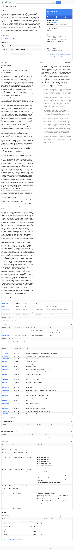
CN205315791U (5, 413)
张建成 (55, 22)
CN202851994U (5, 312)
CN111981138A (5, 332)
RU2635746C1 (5, 356)
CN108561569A (5, 330)
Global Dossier (61, 58)
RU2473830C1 (5, 400)
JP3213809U (5, 353)
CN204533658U (5, 371)
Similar (67, 17)
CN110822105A (5, 374)
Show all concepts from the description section (12, 539)
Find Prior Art (60, 17)
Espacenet (55, 58)
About (20, 548)
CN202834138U (5, 385)
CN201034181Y (5, 382)
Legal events (65, 54)
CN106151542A (5, 403)
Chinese (56, 20)
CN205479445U (5, 379)
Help (54, 548)
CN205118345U (5, 369)
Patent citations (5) (53, 54)
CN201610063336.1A (6, 427)
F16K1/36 (6, 38)
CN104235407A (5, 387)
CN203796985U (5, 398)
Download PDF (51, 17)
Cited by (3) (59, 54)
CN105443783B (5, 366)
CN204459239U (5, 395)
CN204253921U (5, 408)
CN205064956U (5, 377)
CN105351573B (5, 358)
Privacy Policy (48, 548)
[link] (8, 38)
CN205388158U (5, 314)
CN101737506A (5, 364)
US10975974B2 (5, 350)
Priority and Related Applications (59, 56)
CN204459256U (5, 405)
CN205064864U (5, 390)
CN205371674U (5, 411)
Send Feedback (27, 548)
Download (63, 516)
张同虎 (52, 22)
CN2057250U (5, 306)
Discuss (66, 58)
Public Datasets (35, 548)
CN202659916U (5, 309)
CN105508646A (5, 392)
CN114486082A (5, 335)
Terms (42, 548)
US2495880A (5, 303)
